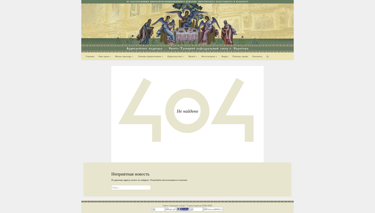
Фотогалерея (208, 56)
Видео (224, 56)
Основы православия (150, 56)
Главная (90, 56)
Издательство (175, 56)
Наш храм (104, 56)
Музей (192, 56)
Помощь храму (240, 56)
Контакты (257, 56)
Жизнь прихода (123, 56)
